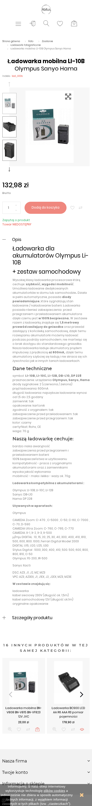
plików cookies (54, 791)
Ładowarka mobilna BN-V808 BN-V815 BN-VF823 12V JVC (23, 712)
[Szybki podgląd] (10, 729)
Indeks (6, 76)
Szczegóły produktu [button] (32, 618)
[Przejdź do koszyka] (74, 24)
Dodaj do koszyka (45, 207)
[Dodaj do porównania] (81, 208)
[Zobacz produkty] (82, 729)
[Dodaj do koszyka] (37, 729)
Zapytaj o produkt (16, 220)
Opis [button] (16, 239)
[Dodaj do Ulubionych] (73, 208)
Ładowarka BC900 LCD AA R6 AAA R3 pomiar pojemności (68, 712)
